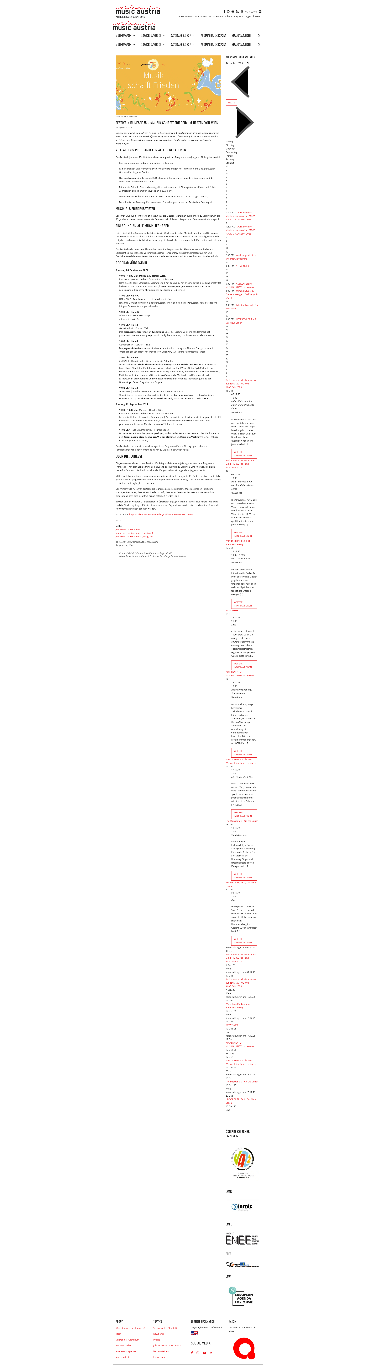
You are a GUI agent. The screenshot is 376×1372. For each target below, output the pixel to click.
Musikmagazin (123, 35)
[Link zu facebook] (224, 11)
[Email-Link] (242, 11)
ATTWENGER (242, 265)
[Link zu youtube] (232, 11)
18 (227, 301)
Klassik (154, 541)
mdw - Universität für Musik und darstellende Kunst (242, 405)
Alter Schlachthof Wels (242, 777)
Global (122, 541)
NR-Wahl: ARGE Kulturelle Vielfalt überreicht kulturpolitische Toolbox (152, 556)
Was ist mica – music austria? (130, 1328)
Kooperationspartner (126, 1351)
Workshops (236, 412)
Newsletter (158, 1333)
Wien (131, 545)
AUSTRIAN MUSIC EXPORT (213, 35)
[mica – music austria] (134, 26)
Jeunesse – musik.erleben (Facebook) (134, 532)
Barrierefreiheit (161, 1351)
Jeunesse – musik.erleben (128, 529)
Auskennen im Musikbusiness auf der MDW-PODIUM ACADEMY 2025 (240, 216)
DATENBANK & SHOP (181, 35)
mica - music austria (241, 558)
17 (227, 280)
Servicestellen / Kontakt (165, 1328)
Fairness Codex (123, 1345)
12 (227, 251)
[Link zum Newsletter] (260, 11)
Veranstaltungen (241, 35)
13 (227, 262)
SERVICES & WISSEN (151, 35)
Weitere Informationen (243, 454)
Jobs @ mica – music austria (167, 1345)
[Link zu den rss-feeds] (237, 11)
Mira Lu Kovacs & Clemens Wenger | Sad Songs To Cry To (242, 294)
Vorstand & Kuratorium (127, 1339)
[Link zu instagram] (228, 11)
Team (118, 1333)
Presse (156, 1339)
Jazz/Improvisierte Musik (138, 541)
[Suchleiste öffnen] (259, 35)
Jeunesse (123, 545)
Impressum (159, 1357)
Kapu (233, 624)
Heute (231, 102)
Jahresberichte (123, 1357)
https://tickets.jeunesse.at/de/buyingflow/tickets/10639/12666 (161, 514)
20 (227, 315)
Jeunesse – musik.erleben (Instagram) (134, 536)
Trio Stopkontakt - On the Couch (242, 820)
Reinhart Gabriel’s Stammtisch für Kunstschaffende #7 (145, 553)
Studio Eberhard (239, 834)
